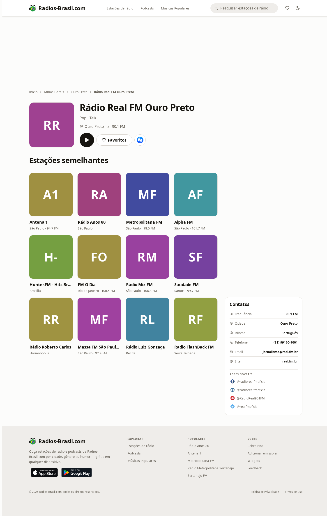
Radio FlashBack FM (194, 347)
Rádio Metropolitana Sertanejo (211, 468)
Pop (83, 117)
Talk (93, 117)
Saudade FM (186, 284)
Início (33, 92)
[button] (51, 194)
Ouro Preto (79, 92)
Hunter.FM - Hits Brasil (51, 284)
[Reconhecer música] (140, 140)
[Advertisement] (165, 53)
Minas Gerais (54, 92)
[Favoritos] (287, 8)
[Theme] (297, 8)
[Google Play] (76, 472)
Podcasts (147, 8)
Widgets (254, 461)
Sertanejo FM (197, 475)
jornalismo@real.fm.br (280, 352)
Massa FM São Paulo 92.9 (99, 347)
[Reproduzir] (87, 140)
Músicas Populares (175, 8)
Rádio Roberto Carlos (50, 347)
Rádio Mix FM (139, 284)
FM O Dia (87, 284)
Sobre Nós (255, 446)
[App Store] (44, 472)
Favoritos (117, 140)
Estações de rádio (120, 8)
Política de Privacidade (265, 492)
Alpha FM (183, 222)
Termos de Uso (292, 492)
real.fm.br (290, 361)
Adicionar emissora (262, 453)
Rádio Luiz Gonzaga (145, 347)
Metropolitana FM (144, 222)
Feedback (255, 468)
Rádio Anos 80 (92, 222)
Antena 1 (39, 222)
